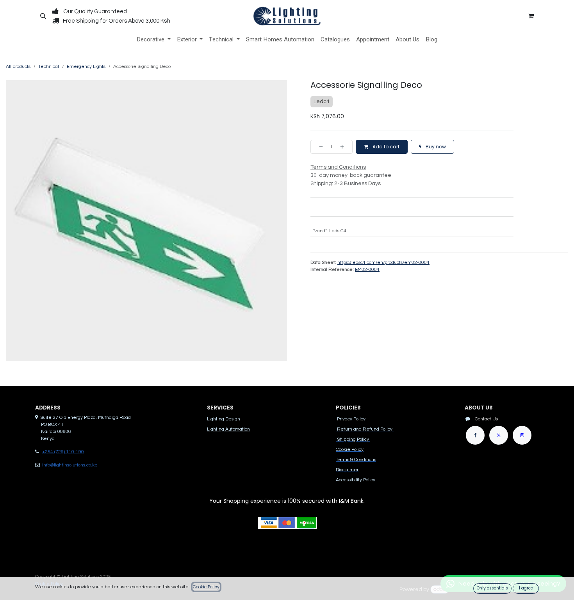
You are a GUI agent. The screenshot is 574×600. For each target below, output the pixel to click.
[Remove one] (318, 146)
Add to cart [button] (385, 146)
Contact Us (486, 419)
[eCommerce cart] (531, 16)
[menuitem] (154, 39)
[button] (43, 16)
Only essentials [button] (492, 588)
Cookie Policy (206, 587)
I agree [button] (526, 588)
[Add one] (344, 146)
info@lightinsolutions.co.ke (70, 465)
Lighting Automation (228, 429)
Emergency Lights (86, 66)
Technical (48, 66)
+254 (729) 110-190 (63, 451)
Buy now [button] (435, 146)
